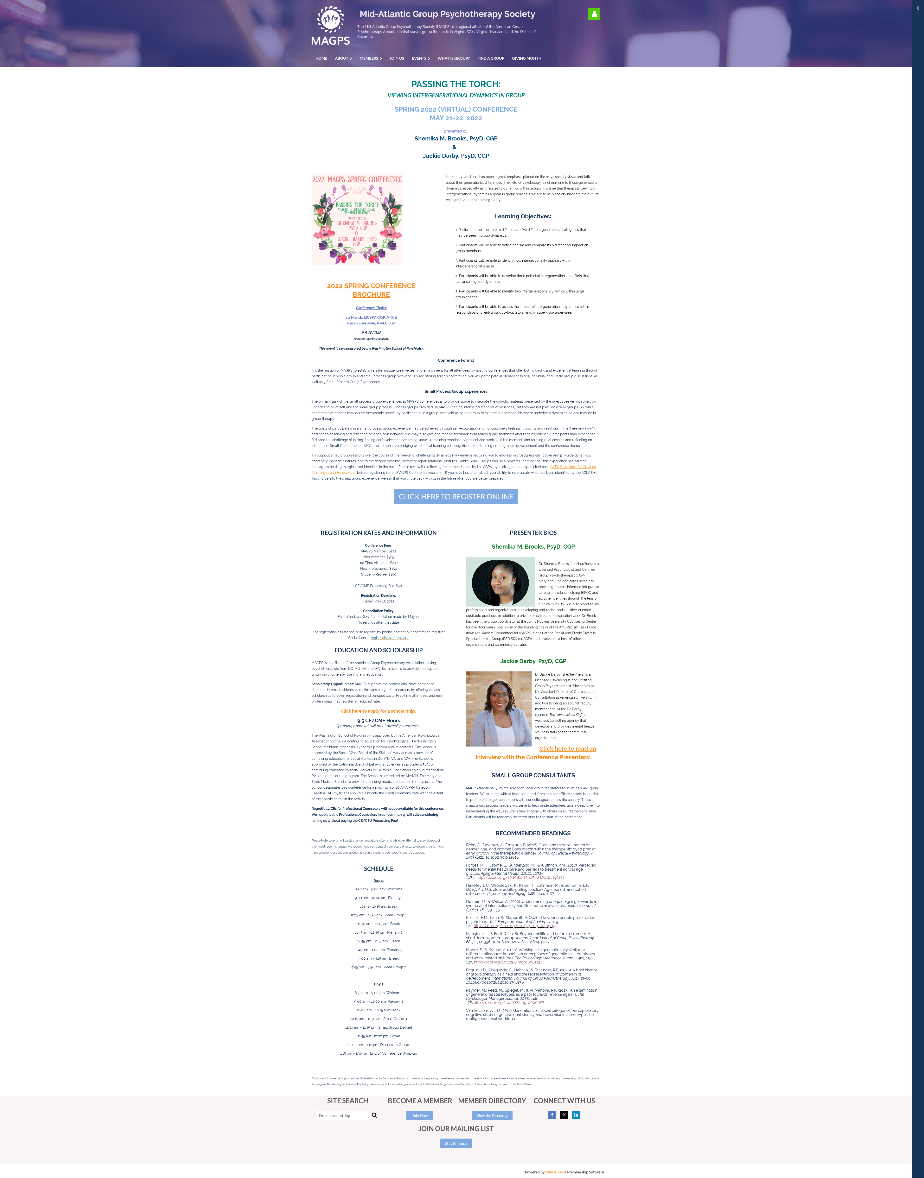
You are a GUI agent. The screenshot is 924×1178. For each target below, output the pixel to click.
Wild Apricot (555, 1172)
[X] (564, 1115)
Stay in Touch (456, 1143)
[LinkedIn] (576, 1115)
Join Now (420, 1115)
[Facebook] (552, 1115)
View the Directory (492, 1115)
